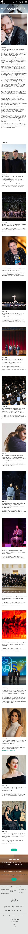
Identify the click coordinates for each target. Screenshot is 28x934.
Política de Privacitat (23, 874)
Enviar (14, 879)
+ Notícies (14, 849)
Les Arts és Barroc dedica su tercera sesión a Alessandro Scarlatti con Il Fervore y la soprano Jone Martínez (14, 742)
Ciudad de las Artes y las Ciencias (14, 888)
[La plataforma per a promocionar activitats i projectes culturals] (14, 926)
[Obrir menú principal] (26, 2)
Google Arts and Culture (13, 891)
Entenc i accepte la (14, 871)
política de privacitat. (18, 871)
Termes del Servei (12, 875)
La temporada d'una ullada (14, 893)
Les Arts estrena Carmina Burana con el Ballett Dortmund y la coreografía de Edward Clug (13, 315)
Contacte (14, 898)
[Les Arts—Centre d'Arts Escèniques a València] (2, 2)
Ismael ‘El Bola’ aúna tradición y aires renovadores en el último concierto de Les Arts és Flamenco (13, 552)
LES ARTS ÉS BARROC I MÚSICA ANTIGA (8, 750)
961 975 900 (14, 899)
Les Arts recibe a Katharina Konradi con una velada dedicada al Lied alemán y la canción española (14, 789)
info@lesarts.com (14, 900)
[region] (14, 29)
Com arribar (14, 901)
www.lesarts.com (19, 53)
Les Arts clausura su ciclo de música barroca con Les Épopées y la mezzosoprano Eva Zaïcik (14, 598)
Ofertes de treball (22, 889)
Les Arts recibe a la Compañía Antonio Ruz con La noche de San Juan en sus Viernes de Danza (13, 644)
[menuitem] (5, 891)
